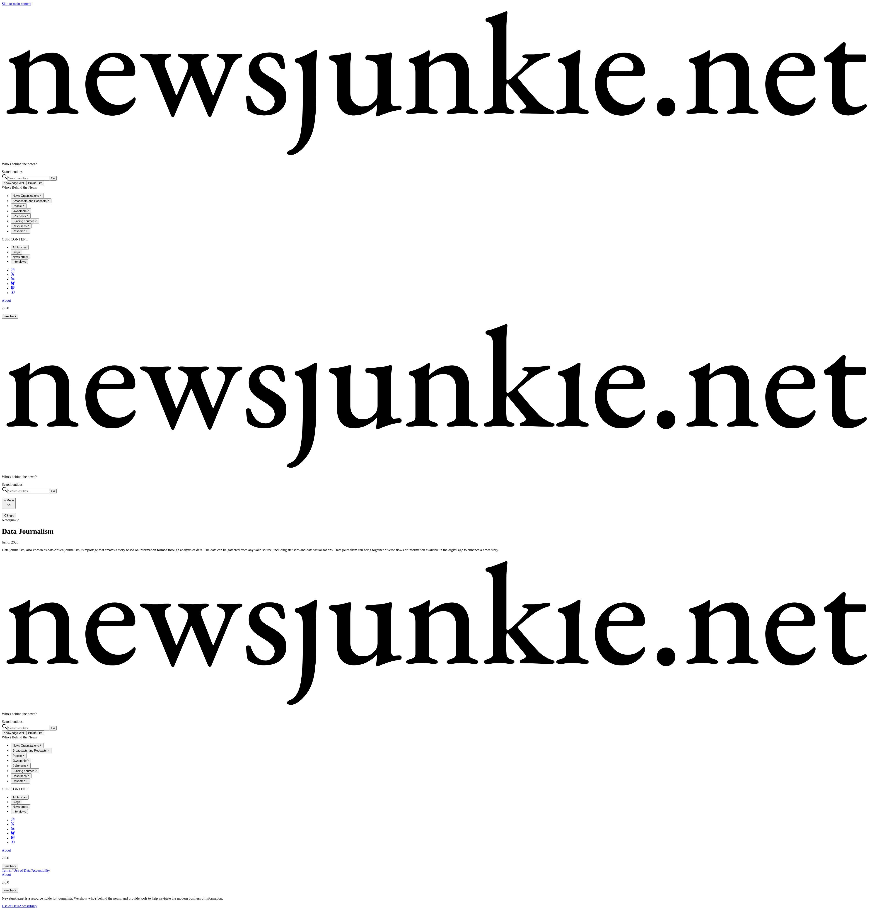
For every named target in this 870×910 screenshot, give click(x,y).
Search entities (12, 172)
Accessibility (40, 870)
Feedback (10, 316)
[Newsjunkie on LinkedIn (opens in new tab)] (12, 279)
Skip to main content (16, 4)
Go (53, 178)
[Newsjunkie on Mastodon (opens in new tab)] (12, 288)
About (6, 300)
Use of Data (10, 906)
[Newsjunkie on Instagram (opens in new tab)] (12, 270)
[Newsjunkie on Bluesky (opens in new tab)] (12, 284)
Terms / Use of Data (16, 870)
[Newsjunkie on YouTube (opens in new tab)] (12, 293)
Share (10, 515)
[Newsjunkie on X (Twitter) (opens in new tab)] (12, 275)
